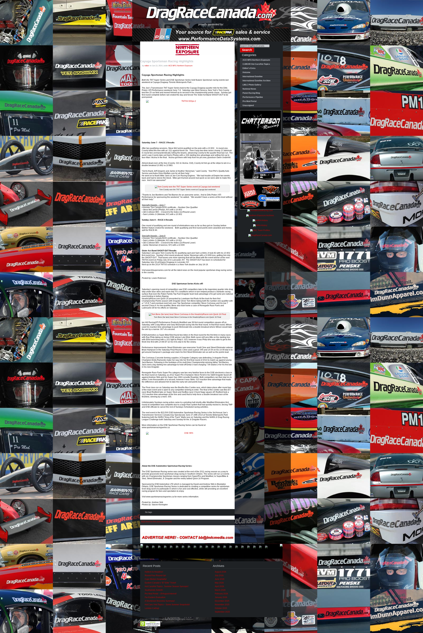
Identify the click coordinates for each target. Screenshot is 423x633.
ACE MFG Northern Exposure (180, 66)
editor (147, 66)
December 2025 (222, 601)
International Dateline (253, 76)
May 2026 (219, 583)
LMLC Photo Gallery (252, 85)
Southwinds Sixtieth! (154, 590)
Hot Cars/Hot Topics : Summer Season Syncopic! (166, 586)
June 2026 (219, 579)
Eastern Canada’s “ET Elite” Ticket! (160, 583)
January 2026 (221, 597)
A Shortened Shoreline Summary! (160, 601)
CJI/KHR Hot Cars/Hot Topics (256, 64)
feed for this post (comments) (156, 521)
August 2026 (220, 572)
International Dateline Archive (256, 80)
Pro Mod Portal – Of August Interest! (160, 594)
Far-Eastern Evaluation (155, 597)
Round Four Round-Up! (155, 575)
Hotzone (246, 72)
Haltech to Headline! (154, 572)
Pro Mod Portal (249, 101)
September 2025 (222, 612)
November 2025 (222, 604)
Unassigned (248, 105)
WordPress (278, 630)
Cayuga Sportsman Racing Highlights (166, 61)
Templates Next (256, 630)
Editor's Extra (249, 68)
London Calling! (152, 608)
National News (249, 89)
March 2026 (220, 590)
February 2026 (221, 594)
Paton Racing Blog (251, 93)
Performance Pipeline (253, 97)
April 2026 (219, 586)
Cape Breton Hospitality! (156, 579)
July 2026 (219, 575)
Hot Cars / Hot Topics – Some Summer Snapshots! (167, 604)
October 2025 (221, 608)
